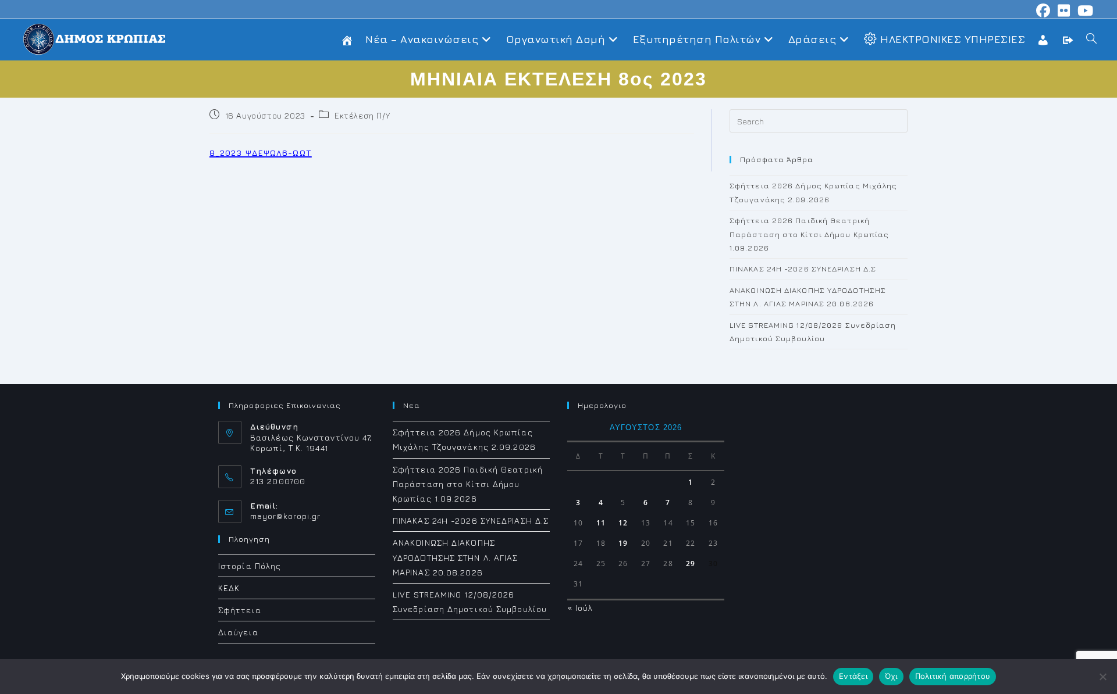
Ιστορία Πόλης (249, 566)
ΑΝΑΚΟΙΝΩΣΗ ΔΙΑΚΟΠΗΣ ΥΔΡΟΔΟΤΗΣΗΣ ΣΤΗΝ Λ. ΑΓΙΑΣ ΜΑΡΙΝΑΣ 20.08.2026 (455, 557)
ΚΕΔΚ (229, 588)
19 (623, 543)
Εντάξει (853, 676)
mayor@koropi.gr (285, 516)
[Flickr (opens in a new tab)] (1064, 10)
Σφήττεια (239, 610)
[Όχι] (1102, 676)
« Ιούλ (580, 608)
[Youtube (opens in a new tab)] (1084, 10)
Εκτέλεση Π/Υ (362, 115)
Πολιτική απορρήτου (953, 676)
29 (690, 563)
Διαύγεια (238, 632)
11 (601, 523)
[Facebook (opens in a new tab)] (1043, 10)
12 (623, 523)
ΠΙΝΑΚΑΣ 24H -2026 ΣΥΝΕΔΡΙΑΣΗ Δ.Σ (803, 268)
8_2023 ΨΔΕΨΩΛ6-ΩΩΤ (260, 153)
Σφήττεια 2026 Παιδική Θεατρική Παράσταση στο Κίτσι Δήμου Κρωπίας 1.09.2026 (809, 234)
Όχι (891, 676)
